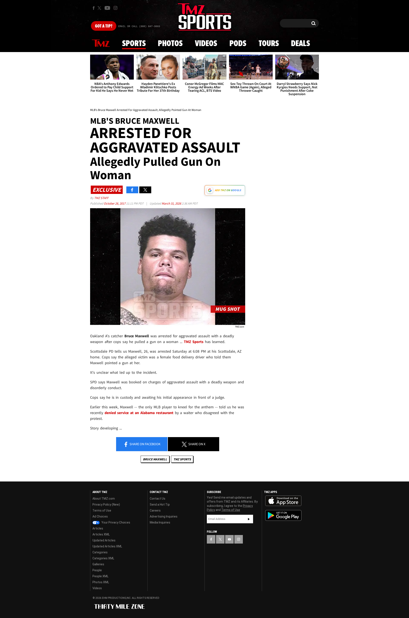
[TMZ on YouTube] (229, 539)
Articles (97, 528)
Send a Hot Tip (160, 504)
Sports (134, 44)
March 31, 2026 (172, 203)
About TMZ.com (103, 498)
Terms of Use (101, 510)
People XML (100, 576)
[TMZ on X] (100, 8)
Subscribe (249, 519)
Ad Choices (100, 516)
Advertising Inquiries (163, 516)
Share (144, 444)
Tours (269, 44)
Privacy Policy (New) (106, 504)
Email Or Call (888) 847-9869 (139, 26)
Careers (155, 510)
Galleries (98, 564)
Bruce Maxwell (155, 459)
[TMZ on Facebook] (93, 8)
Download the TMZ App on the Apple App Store (283, 501)
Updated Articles (103, 540)
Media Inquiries (160, 522)
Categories (100, 552)
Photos (170, 44)
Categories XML (103, 558)
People (97, 570)
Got (103, 26)
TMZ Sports (194, 341)
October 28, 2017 (115, 203)
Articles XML (101, 534)
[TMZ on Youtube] (107, 8)
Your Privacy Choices (115, 522)
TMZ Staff (101, 198)
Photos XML (100, 582)
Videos (206, 44)
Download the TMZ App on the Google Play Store (283, 515)
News (100, 43)
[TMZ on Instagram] (115, 7)
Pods (237, 44)
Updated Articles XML (107, 546)
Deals (300, 44)
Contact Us (157, 498)
